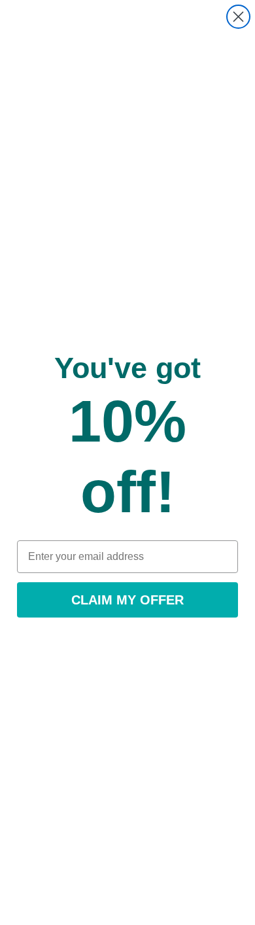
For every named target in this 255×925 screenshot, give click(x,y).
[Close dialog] (238, 16)
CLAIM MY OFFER (127, 600)
